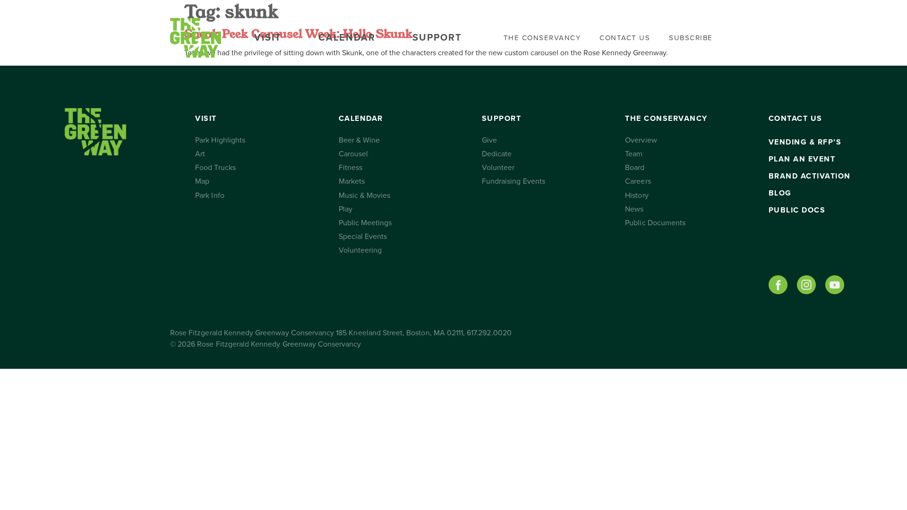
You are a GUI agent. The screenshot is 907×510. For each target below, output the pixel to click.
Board (634, 167)
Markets (352, 181)
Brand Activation (810, 176)
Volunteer (498, 167)
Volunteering (360, 250)
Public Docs (797, 210)
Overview (641, 140)
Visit (268, 37)
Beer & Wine (359, 140)
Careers (637, 181)
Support (437, 37)
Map (202, 181)
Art (200, 154)
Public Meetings (365, 223)
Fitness (350, 167)
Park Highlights (220, 140)
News (634, 209)
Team (633, 154)
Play (345, 209)
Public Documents (655, 223)
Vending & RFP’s (805, 142)
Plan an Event (802, 159)
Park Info (209, 195)
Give (489, 140)
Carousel (353, 154)
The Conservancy (542, 38)
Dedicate (497, 154)
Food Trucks (215, 167)
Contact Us (624, 38)
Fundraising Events (513, 181)
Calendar (347, 37)
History (636, 195)
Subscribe (691, 38)
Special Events (363, 236)
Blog (780, 193)
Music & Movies (365, 195)
